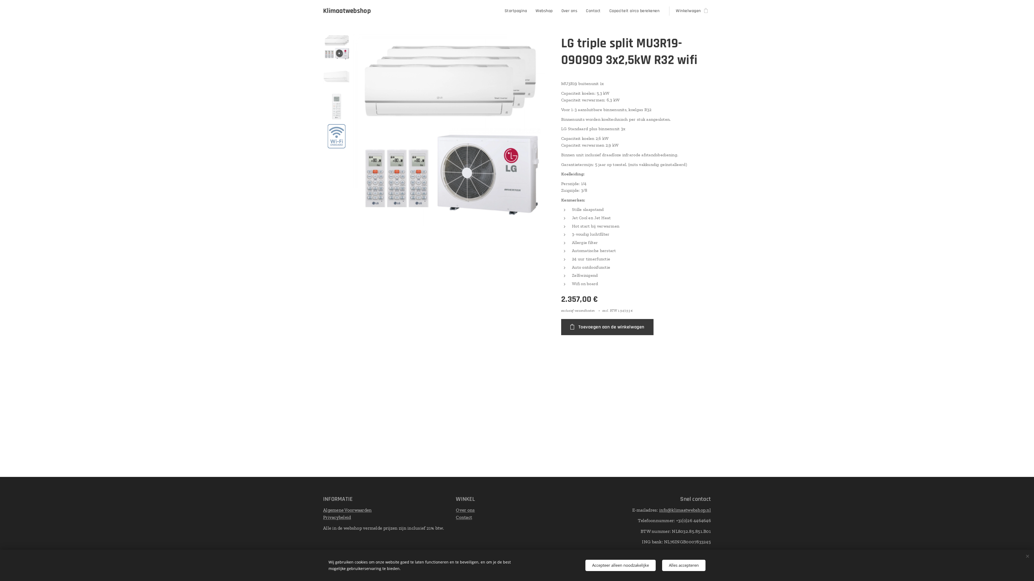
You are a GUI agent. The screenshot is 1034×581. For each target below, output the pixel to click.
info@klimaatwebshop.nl (685, 510)
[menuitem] (517, 11)
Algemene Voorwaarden (347, 510)
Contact (464, 517)
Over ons (465, 510)
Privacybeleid (337, 517)
